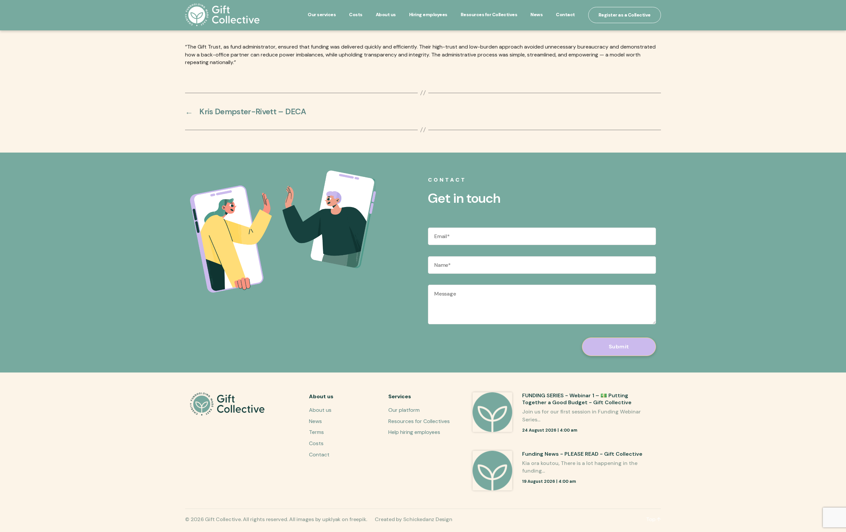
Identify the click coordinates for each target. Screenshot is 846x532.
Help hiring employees (414, 432)
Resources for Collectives (489, 15)
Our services (322, 15)
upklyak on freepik (344, 519)
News (536, 15)
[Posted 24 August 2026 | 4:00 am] (492, 412)
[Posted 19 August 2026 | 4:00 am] (492, 470)
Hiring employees (428, 15)
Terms (316, 432)
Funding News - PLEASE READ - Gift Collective (582, 453)
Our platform (404, 410)
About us (386, 15)
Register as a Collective (624, 15)
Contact (565, 15)
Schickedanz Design (427, 519)
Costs (356, 15)
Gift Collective (223, 519)
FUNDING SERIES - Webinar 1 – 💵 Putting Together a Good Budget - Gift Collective (577, 399)
